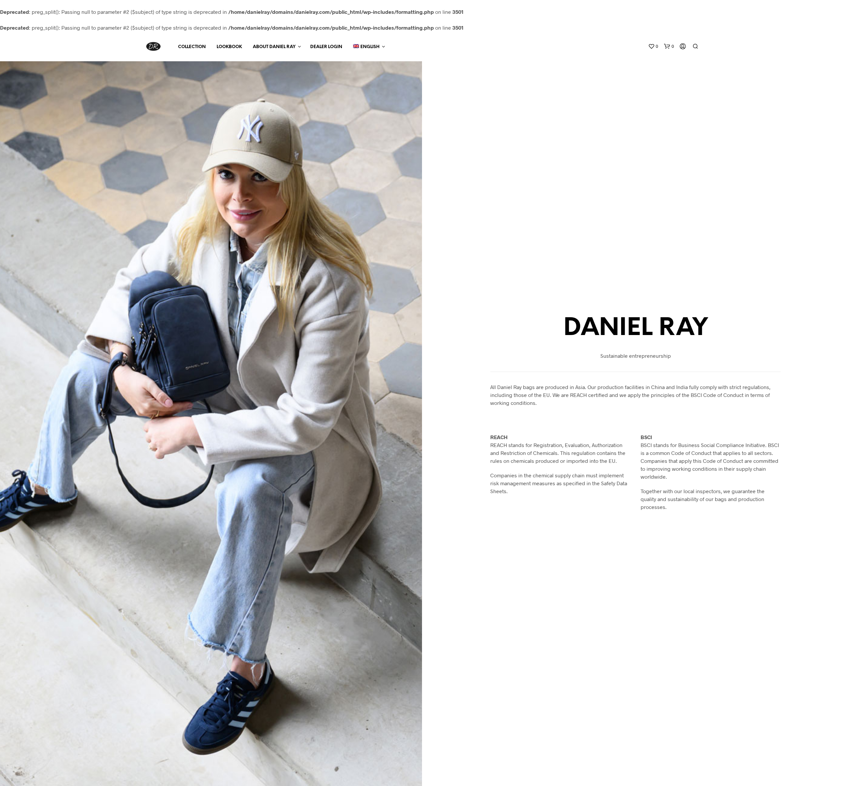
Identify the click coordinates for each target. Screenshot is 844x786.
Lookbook (229, 47)
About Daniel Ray (274, 47)
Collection (192, 47)
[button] (653, 46)
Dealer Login (326, 47)
